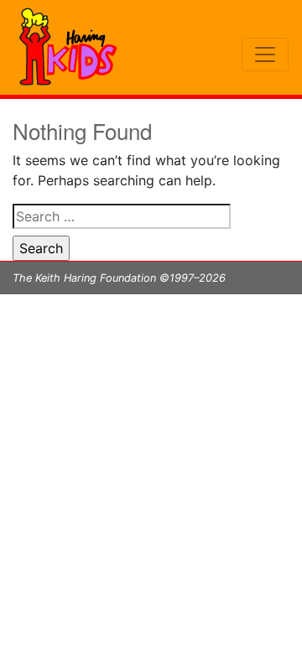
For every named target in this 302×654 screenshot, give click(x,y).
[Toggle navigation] (265, 54)
